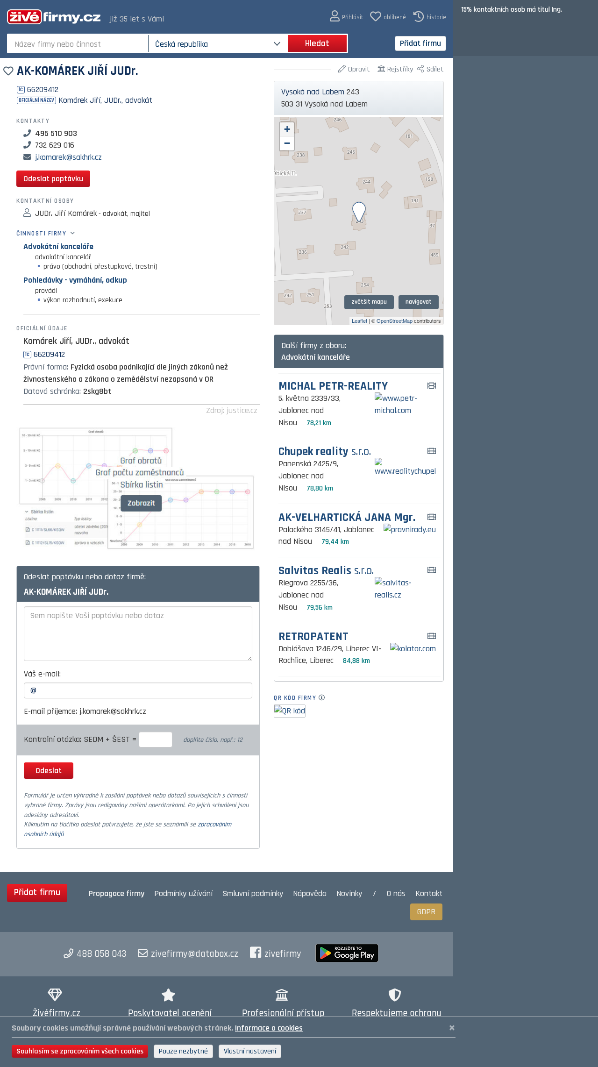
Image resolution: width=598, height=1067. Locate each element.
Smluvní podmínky (252, 893)
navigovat (419, 302)
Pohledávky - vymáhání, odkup (75, 280)
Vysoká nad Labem (312, 91)
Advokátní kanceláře (58, 246)
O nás (396, 893)
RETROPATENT (313, 637)
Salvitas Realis (326, 571)
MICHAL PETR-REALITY (333, 386)
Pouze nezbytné (183, 1051)
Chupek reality (324, 452)
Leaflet (359, 320)
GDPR (426, 911)
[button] (346, 16)
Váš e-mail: (42, 674)
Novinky (349, 893)
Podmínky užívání (183, 893)
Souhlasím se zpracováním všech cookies (79, 1051)
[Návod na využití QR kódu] (324, 698)
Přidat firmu (420, 43)
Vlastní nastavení (250, 1051)
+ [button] (287, 129)
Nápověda (310, 893)
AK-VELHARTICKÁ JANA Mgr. (346, 518)
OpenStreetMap (395, 320)
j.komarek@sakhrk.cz (68, 157)
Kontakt (428, 893)
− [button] (287, 143)
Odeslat (49, 770)
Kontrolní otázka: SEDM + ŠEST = (81, 739)
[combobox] (78, 43)
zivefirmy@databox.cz (194, 954)
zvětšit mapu (369, 302)
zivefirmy (282, 954)
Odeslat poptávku (53, 178)
